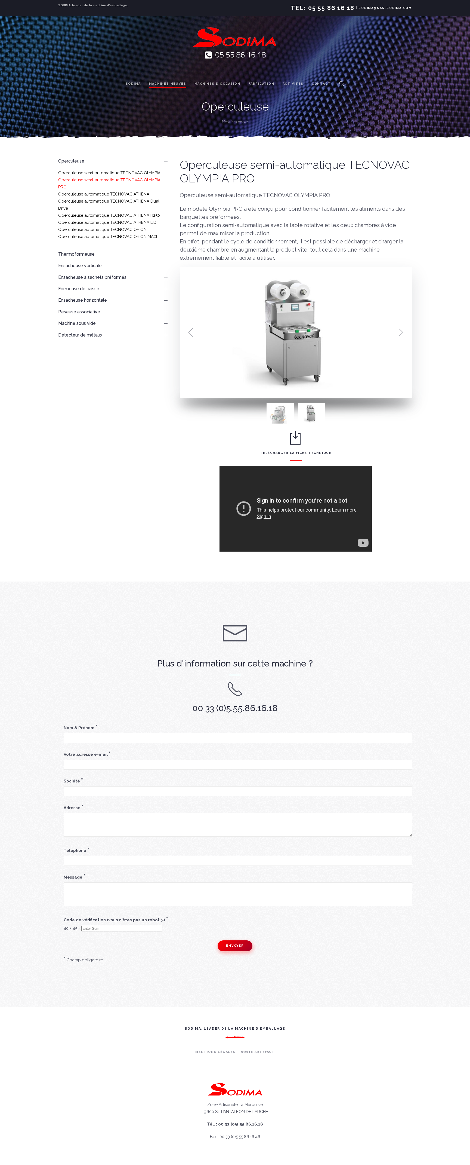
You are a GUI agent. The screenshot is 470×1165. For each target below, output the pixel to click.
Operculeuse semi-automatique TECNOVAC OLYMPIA (109, 172)
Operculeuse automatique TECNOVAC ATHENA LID (107, 222)
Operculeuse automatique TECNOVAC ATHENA (103, 194)
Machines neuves (167, 83)
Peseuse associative (79, 311)
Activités (293, 83)
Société (73, 781)
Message (74, 877)
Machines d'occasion (217, 83)
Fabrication (261, 83)
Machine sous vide (77, 323)
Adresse (74, 808)
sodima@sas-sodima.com (385, 8)
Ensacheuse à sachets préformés (92, 277)
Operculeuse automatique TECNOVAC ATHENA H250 (109, 215)
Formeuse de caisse (78, 288)
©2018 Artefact (258, 1052)
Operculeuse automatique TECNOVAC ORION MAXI (107, 236)
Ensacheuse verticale (80, 265)
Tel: (322, 7)
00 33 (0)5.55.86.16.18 (235, 708)
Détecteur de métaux (80, 335)
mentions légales (215, 1052)
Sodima (133, 83)
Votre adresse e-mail (87, 754)
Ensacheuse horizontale (82, 300)
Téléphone (76, 850)
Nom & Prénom (80, 727)
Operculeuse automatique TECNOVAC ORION (102, 229)
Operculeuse (71, 161)
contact (321, 83)
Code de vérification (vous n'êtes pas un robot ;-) (116, 920)
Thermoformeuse (76, 254)
